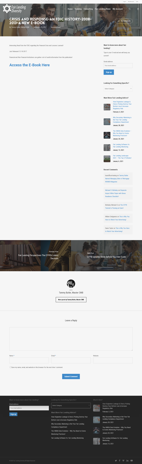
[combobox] (118, 89)
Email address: (108, 62)
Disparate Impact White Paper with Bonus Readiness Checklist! (116, 193)
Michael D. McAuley (111, 190)
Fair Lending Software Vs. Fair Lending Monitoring (67, 438)
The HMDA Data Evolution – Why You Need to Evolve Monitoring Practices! (68, 432)
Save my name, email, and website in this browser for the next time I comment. (37, 367)
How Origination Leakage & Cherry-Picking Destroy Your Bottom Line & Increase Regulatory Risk (69, 418)
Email (53, 356)
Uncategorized (55, 27)
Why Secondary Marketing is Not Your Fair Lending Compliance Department (67, 425)
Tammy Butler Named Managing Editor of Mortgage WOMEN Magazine (117, 179)
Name (11, 356)
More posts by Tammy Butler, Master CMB (71, 299)
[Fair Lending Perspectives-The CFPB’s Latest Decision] (35, 255)
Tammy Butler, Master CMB (20, 27)
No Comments (125, 21)
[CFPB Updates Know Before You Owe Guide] (106, 255)
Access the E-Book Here (29, 65)
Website (95, 356)
